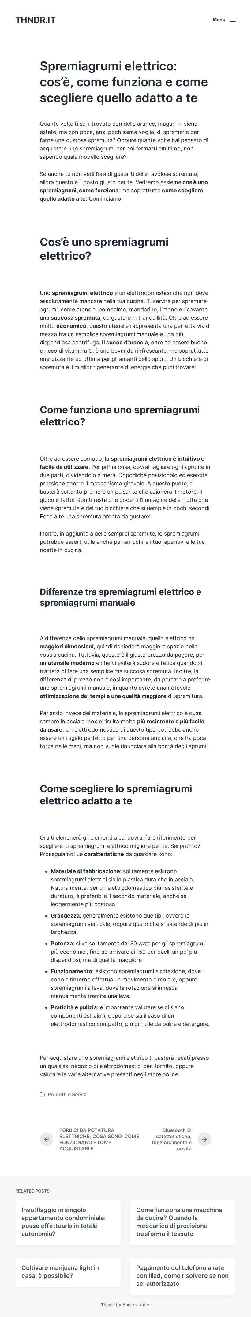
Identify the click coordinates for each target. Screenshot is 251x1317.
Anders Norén (136, 1304)
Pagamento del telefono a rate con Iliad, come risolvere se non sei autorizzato (182, 1275)
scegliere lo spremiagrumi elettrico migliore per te (103, 846)
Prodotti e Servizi (68, 1094)
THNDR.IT (35, 20)
